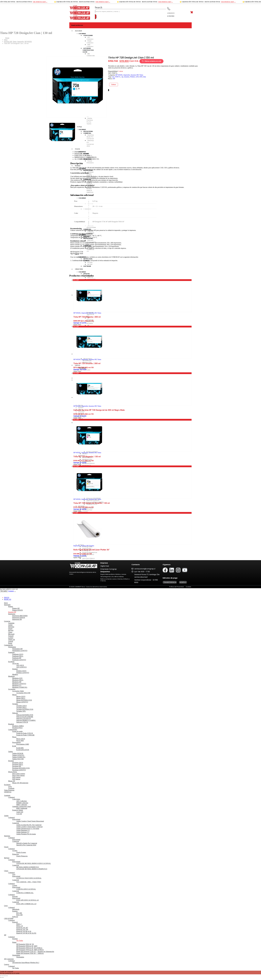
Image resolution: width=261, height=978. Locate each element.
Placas (14, 737)
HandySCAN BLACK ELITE (26, 933)
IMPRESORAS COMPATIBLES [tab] (85, 157)
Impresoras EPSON (18, 617)
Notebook (11, 652)
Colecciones (16, 799)
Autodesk (78, 31)
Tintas (141, 75)
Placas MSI (20, 740)
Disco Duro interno (18, 775)
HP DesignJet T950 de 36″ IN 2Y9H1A (29, 948)
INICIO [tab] (6, 597)
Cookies (188, 587)
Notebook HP (16, 658)
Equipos (15, 911)
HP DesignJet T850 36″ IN (25, 944)
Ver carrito (4, 591)
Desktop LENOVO (22, 672)
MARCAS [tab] (7, 599)
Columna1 (82, 34)
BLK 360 (19, 915)
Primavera (15, 854)
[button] (98, 7)
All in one (15, 663)
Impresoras (11, 614)
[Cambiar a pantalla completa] (3, 975)
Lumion (10, 638)
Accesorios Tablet (18, 691)
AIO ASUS (20, 665)
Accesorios (11, 689)
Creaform (11, 788)
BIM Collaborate (21, 808)
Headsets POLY (17, 728)
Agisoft (10, 641)
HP (114, 78)
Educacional (16, 819)
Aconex (14, 850)
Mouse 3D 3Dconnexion (20, 783)
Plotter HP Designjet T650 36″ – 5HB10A (30, 953)
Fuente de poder (17, 731)
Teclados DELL (21, 707)
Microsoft (11, 634)
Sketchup (11, 627)
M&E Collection (21, 804)
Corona (14, 885)
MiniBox (15, 674)
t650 (140, 77)
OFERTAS (7, 792)
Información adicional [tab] (81, 153)
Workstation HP (17, 649)
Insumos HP (134, 75)
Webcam (15, 713)
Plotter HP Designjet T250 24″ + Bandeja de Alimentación (35, 951)
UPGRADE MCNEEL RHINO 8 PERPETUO (31, 869)
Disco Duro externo (18, 773)
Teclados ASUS (21, 706)
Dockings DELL (17, 764)
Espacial (15, 922)
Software (15, 917)
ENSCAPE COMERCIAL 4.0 (26, 904)
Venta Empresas (9, 790)
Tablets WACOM (18, 759)
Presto (10, 643)
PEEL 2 (18, 924)
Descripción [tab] (78, 152)
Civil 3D (19, 814)
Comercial (15, 823)
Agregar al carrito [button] (79, 323)
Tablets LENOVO (18, 755)
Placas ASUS (20, 739)
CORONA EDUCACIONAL (26, 889)
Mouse (14, 695)
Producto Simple (17, 810)
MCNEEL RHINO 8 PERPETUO (27, 867)
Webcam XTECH (22, 722)
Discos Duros (12, 772)
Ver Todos (19, 940)
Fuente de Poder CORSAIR (25, 735)
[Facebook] (165, 570)
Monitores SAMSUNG (19, 687)
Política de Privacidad (176, 587)
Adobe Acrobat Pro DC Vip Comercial (28, 825)
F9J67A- (118, 77)
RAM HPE (20, 748)
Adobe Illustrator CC (23, 830)
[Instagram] (178, 570)
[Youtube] (184, 570)
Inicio (6, 603)
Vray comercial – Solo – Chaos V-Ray (28, 882)
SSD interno (16, 779)
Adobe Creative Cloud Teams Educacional (30, 821)
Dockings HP (16, 766)
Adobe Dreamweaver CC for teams (27, 828)
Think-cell (11, 639)
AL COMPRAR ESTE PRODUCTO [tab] (86, 159)
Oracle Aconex (21, 852)
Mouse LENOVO (22, 702)
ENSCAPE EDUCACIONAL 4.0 (27, 900)
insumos (126, 77)
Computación (8, 645)
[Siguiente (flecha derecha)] (3, 977)
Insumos (15, 939)
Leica (10, 786)
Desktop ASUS (21, 671)
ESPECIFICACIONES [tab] (82, 155)
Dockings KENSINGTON (21, 768)
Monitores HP (16, 682)
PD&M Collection (90, 42)
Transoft (10, 636)
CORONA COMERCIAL (25, 893)
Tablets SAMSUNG (18, 757)
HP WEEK (119, 75)
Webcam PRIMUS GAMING (26, 720)
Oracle (10, 628)
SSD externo (16, 777)
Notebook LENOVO (19, 660)
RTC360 (19, 913)
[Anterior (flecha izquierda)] (1, 977)
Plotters (132, 77)
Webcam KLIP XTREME (24, 717)
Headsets (11, 724)
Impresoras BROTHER (20, 616)
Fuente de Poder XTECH (24, 733)
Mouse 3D (11, 781)
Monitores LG (16, 685)
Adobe (10, 625)
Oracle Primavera (22, 856)
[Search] (95, 16)
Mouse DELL (20, 698)
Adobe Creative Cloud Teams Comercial (29, 827)
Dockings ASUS (17, 762)
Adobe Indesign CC (22, 832)
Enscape (15, 896)
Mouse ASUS (20, 696)
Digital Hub (104, 566)
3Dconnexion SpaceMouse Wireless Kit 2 (25, 962)
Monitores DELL (17, 680)
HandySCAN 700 (22, 929)
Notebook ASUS (17, 654)
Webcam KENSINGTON (24, 715)
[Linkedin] (171, 570)
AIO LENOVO (21, 667)
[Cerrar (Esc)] (7, 975)
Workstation (12, 647)
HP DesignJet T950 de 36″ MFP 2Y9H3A (30, 950)
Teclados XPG (21, 711)
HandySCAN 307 (22, 928)
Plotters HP (16, 608)
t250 (137, 77)
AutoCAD (19, 812)
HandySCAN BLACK (23, 931)
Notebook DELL (17, 656)
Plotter (14, 942)
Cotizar (113, 84)
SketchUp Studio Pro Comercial (26, 843)
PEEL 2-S (19, 926)
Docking (11, 761)
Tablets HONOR (17, 753)
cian (113, 77)
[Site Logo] (79, 9)
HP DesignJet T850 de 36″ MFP (26, 946)
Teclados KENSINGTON (24, 709)
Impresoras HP (17, 619)
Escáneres (7, 785)
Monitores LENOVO (19, 684)
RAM (14, 746)
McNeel (10, 630)
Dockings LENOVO (19, 770)
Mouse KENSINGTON (24, 700)
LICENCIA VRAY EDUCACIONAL (28, 878)
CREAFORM (8, 918)
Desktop (15, 669)
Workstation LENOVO (19, 650)
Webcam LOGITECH (23, 718)
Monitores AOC (17, 678)
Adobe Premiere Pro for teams (26, 834)
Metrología (15, 909)
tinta (144, 77)
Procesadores (16, 742)
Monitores (11, 676)
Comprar (11, 591)
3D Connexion (9, 959)
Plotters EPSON (17, 610)
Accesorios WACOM (23, 693)
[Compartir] (5, 975)
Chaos (10, 632)
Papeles (91, 546)
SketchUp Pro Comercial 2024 (26, 845)
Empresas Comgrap (108, 569)
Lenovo (6, 964)
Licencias (7, 621)
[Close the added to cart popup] (15, 591)
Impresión (126, 75)
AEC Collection (90, 38)
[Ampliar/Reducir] (1, 975)
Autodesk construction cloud (21, 806)
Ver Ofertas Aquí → (40, 2)
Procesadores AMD (22, 744)
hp (122, 77)
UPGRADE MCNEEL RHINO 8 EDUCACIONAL (33, 863)
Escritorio (11, 661)
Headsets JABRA (18, 726)
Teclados (15, 704)
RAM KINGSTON (22, 750)
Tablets (10, 751)
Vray (13, 874)
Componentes (12, 729)
